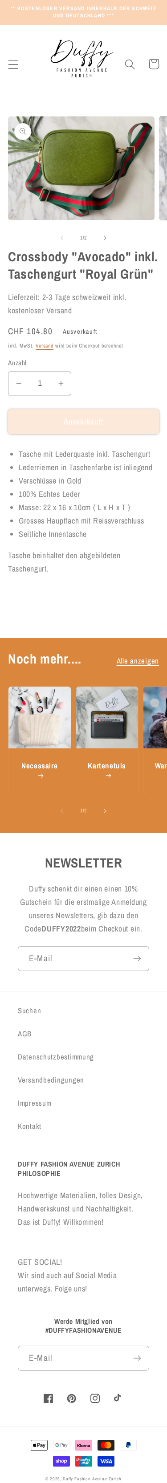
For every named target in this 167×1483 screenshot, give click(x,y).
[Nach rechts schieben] (105, 238)
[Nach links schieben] (62, 238)
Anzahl (17, 363)
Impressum (34, 1103)
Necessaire (39, 766)
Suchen (29, 1010)
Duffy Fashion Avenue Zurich (92, 1479)
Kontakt (29, 1126)
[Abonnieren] (137, 958)
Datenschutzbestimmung (56, 1057)
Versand (44, 345)
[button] (13, 64)
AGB (25, 1034)
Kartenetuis (107, 766)
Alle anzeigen (138, 661)
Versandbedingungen (51, 1080)
